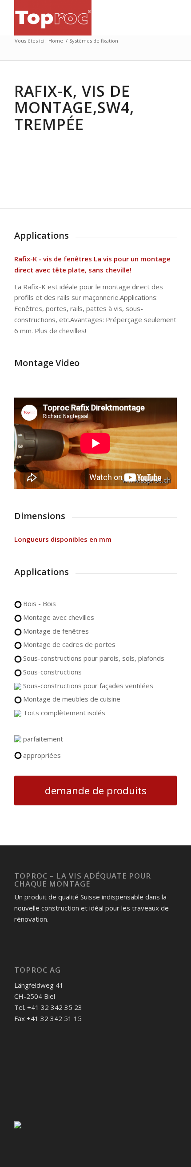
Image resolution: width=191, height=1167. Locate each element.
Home (55, 40)
